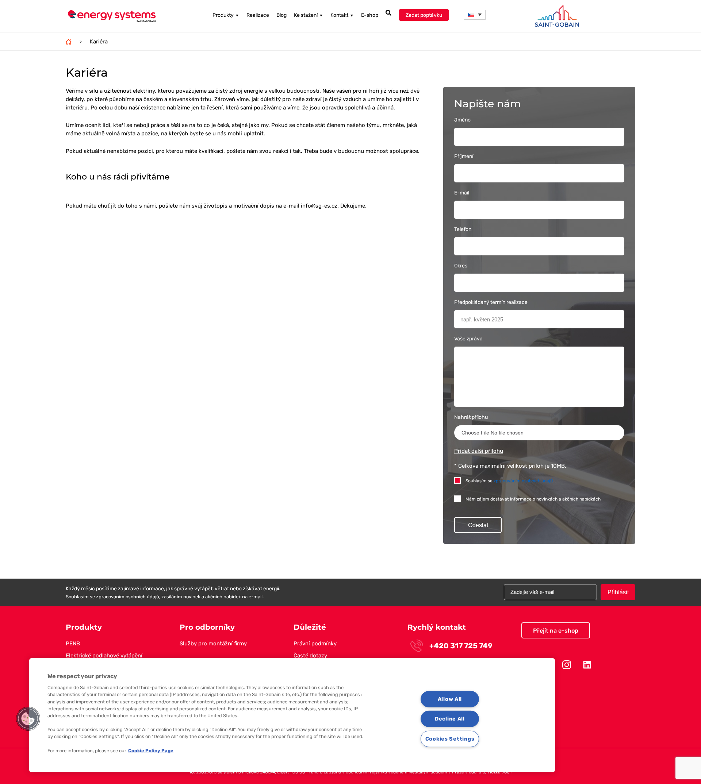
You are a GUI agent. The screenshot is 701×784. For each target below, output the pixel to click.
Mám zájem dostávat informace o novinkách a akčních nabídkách (533, 499)
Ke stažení (308, 15)
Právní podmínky (315, 643)
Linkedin (587, 664)
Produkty (225, 15)
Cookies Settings (450, 739)
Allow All (450, 699)
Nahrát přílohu (471, 417)
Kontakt (342, 15)
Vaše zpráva (468, 339)
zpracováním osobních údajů (523, 480)
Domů (69, 41)
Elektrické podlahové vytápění (104, 655)
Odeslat (478, 525)
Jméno (462, 120)
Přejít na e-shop (555, 630)
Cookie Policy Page (150, 750)
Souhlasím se (509, 480)
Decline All (450, 719)
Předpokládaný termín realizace (491, 302)
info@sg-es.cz (319, 205)
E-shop (369, 15)
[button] (475, 15)
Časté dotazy (310, 655)
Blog (281, 15)
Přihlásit (618, 592)
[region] (292, 715)
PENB (73, 643)
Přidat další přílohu (478, 451)
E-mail (461, 193)
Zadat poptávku (424, 15)
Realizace (257, 15)
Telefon (462, 229)
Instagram (566, 664)
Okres (460, 266)
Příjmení (463, 156)
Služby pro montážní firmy (213, 643)
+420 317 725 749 (461, 645)
